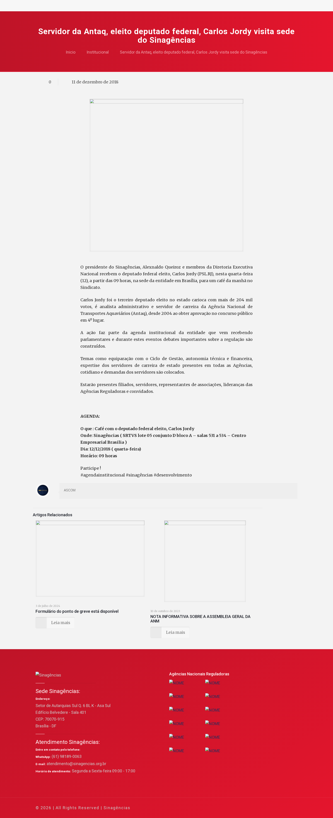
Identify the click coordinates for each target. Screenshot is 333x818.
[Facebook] (250, 808)
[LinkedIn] (268, 808)
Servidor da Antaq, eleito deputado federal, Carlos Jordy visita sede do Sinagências (193, 52)
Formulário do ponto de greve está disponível (77, 611)
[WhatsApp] (244, 808)
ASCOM (69, 490)
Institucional (98, 52)
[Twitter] (256, 808)
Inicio (70, 52)
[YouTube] (262, 808)
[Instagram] (275, 808)
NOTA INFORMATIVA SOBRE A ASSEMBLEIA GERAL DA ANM (200, 618)
